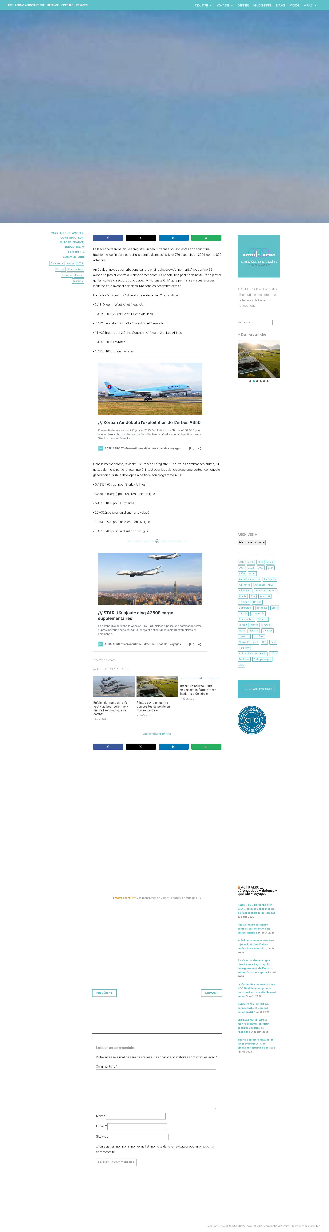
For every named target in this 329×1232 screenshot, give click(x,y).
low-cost (244, 636)
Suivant (211, 993)
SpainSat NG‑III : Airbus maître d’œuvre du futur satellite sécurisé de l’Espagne (253, 1026)
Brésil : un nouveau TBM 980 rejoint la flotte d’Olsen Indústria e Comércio (198, 690)
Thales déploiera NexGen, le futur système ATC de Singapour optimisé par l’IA (255, 1044)
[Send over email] (206, 238)
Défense (243, 5)
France (78, 242)
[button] (259, 359)
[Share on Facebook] (108, 238)
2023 (261, 568)
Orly (264, 642)
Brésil (275, 608)
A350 (242, 573)
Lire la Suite (63, 135)
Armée (243, 596)
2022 (251, 568)
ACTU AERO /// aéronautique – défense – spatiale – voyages (48, 4)
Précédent (104, 993)
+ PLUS (308, 5)
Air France (244, 585)
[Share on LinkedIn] (174, 238)
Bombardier (245, 608)
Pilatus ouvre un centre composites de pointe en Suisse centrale (153, 706)
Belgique (244, 602)
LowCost (259, 636)
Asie (253, 596)
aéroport (265, 596)
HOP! (242, 631)
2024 (270, 568)
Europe (65, 242)
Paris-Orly (244, 648)
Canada (243, 613)
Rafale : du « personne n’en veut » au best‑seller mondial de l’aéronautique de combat (111, 708)
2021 (241, 568)
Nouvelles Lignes (248, 642)
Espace (280, 5)
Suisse (273, 653)
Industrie (201, 5)
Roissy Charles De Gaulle (252, 653)
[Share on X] (141, 238)
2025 (54, 233)
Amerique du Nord (265, 591)
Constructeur (72, 237)
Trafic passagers (262, 659)
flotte (254, 625)
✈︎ (83, 246)
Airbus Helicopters (249, 579)
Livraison (78, 281)
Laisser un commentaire (74, 255)
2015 (241, 562)
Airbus (65, 233)
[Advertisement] (158, 795)
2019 (260, 562)
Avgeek (78, 233)
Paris (273, 642)
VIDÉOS (294, 5)
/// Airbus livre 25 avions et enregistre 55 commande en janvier (155, 112)
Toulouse (244, 659)
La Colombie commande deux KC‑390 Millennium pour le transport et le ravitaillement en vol (257, 990)
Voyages (223, 5)
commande (57, 263)
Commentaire (106, 1066)
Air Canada (270, 579)
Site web (102, 1136)
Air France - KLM (263, 585)
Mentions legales (217, 1226)
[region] (259, 361)
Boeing (257, 602)
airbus (70, 263)
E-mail (101, 1126)
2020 (270, 562)
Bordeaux (262, 608)
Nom (100, 1116)
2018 (251, 562)
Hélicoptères (262, 5)
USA (241, 665)
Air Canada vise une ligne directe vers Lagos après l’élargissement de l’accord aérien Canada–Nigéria (255, 966)
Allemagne (245, 591)
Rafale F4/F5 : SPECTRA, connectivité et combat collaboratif (253, 1008)
